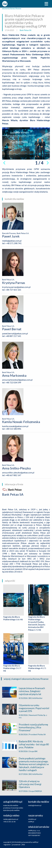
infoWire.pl (32, 819)
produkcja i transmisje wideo (13, 808)
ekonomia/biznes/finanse (11, 9)
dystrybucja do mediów (11, 810)
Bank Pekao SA (25, 30)
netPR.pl (31, 822)
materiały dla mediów (10, 805)
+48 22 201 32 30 (9, 822)
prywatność (16, 845)
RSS (23, 845)
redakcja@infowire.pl (10, 819)
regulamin (7, 845)
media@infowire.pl (34, 805)
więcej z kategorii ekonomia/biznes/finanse (26, 678)
